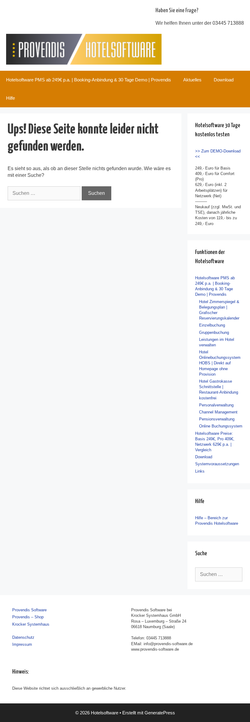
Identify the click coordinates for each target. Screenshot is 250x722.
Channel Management (218, 412)
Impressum (22, 644)
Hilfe (10, 98)
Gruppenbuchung (214, 332)
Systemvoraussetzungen (217, 464)
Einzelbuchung (212, 325)
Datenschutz (23, 637)
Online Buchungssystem (220, 426)
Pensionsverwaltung (216, 419)
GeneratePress (160, 712)
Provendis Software (29, 610)
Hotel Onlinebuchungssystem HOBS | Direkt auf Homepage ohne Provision (220, 363)
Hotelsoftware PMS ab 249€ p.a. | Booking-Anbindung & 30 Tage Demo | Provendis (88, 79)
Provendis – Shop (28, 617)
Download (224, 79)
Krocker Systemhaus (30, 624)
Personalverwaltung (216, 405)
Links (200, 471)
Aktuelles (192, 79)
